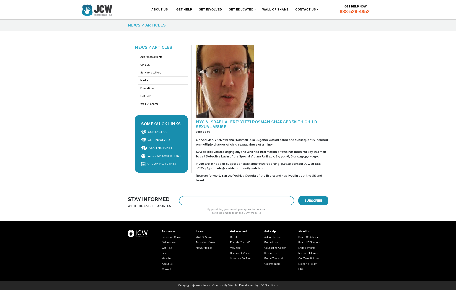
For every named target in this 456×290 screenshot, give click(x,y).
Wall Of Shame (149, 103)
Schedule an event (241, 258)
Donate (234, 237)
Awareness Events (151, 57)
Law (164, 253)
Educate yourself (240, 242)
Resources (270, 253)
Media (144, 80)
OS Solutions (269, 285)
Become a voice (240, 253)
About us (167, 263)
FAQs (301, 269)
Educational (147, 88)
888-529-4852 (355, 11)
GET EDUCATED (241, 9)
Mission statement (308, 253)
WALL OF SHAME (275, 9)
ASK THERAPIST (161, 147)
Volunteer (235, 247)
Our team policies (308, 258)
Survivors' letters (150, 72)
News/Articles (204, 247)
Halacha (166, 258)
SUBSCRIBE (313, 200)
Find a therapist (273, 258)
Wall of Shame (204, 237)
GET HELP (184, 9)
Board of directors (309, 242)
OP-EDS (145, 64)
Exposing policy (307, 263)
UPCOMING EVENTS (162, 163)
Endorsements (306, 247)
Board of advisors (308, 237)
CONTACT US (305, 9)
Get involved (169, 242)
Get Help (145, 96)
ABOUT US (159, 9)
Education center (172, 237)
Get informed (272, 263)
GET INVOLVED (210, 9)
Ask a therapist (273, 237)
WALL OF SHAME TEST (164, 155)
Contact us (168, 269)
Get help (167, 247)
